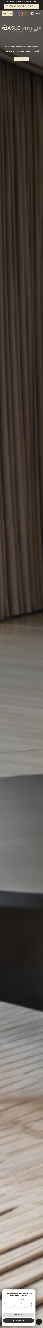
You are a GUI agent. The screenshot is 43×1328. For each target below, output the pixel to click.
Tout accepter (18, 1320)
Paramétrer (18, 1315)
